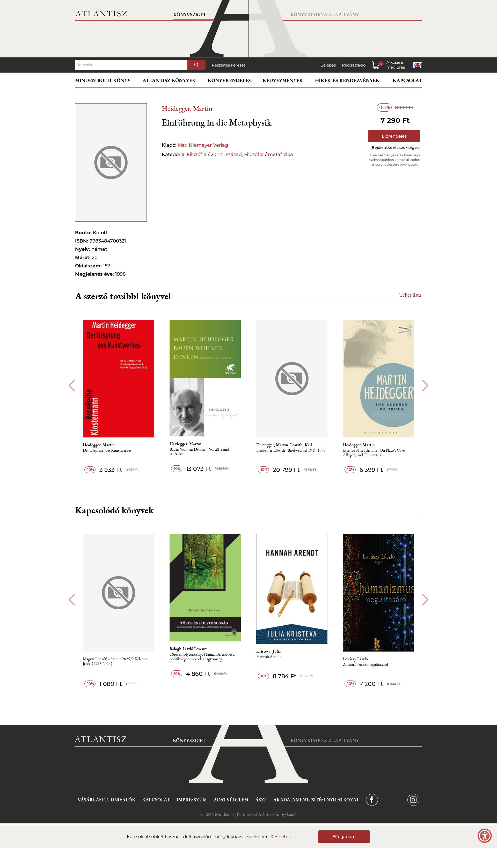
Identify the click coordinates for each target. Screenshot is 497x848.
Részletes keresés (228, 65)
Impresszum (192, 800)
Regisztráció (354, 65)
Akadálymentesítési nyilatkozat (316, 800)
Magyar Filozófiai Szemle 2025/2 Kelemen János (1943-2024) (115, 661)
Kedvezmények (282, 80)
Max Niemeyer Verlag (203, 145)
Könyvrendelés (229, 80)
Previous (72, 385)
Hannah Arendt (268, 656)
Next (425, 385)
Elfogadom (344, 836)
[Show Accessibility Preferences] (485, 836)
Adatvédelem (231, 800)
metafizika (280, 154)
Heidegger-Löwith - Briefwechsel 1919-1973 (291, 450)
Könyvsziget (189, 15)
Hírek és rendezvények (347, 80)
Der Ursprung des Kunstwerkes (107, 450)
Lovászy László (355, 659)
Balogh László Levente (189, 649)
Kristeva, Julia (268, 651)
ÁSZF (261, 800)
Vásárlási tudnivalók (106, 800)
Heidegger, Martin (187, 108)
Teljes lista (410, 294)
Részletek (281, 836)
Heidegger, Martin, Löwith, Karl (284, 445)
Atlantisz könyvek (169, 80)
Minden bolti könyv (103, 80)
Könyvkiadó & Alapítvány (325, 15)
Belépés (328, 65)
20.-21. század (226, 154)
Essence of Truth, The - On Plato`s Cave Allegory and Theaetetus (374, 453)
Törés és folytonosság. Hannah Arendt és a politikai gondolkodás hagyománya (202, 657)
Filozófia (197, 154)
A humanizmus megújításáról (365, 664)
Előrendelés (394, 136)
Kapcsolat (407, 80)
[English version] (417, 65)
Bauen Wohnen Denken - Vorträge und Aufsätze (199, 452)
